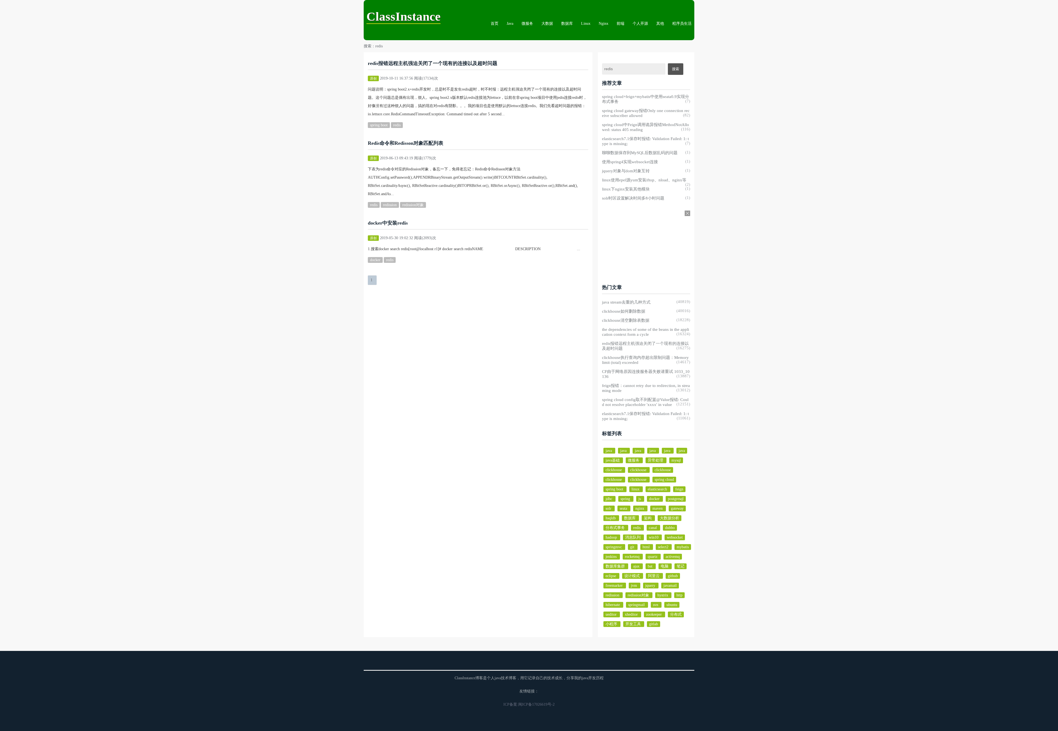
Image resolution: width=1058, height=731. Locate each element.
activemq (673, 557)
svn (656, 605)
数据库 (567, 23)
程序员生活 (682, 23)
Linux (585, 23)
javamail (670, 585)
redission (390, 205)
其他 (660, 23)
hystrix (663, 595)
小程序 (612, 624)
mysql (676, 460)
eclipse (611, 576)
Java (510, 23)
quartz (653, 557)
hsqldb (611, 518)
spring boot (379, 125)
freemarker (615, 585)
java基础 (613, 460)
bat (651, 566)
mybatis (683, 547)
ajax (637, 566)
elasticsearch (658, 489)
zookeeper (654, 614)
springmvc (614, 547)
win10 (654, 537)
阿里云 (654, 576)
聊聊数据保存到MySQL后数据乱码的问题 (640, 153)
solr (609, 508)
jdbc (609, 499)
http (679, 595)
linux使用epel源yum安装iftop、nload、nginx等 (644, 180)
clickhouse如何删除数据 (623, 311)
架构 (648, 518)
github (673, 576)
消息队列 (633, 537)
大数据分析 (669, 518)
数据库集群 (616, 566)
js (640, 499)
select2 (664, 547)
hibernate (613, 605)
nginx (640, 508)
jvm (634, 585)
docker (375, 260)
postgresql (676, 499)
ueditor (612, 614)
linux (636, 489)
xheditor (632, 614)
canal (653, 528)
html (647, 547)
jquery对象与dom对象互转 (626, 171)
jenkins (612, 557)
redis (397, 125)
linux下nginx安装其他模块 (626, 189)
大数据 (547, 23)
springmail (637, 605)
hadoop (612, 537)
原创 (373, 78)
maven (658, 508)
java (609, 451)
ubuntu (671, 605)
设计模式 (632, 576)
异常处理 (656, 460)
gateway (677, 508)
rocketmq (633, 557)
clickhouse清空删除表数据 (625, 320)
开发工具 (633, 624)
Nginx (603, 23)
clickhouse (614, 470)
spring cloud (664, 480)
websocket (675, 537)
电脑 (665, 566)
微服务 (527, 23)
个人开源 (640, 23)
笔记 (680, 566)
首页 (494, 23)
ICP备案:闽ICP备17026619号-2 (529, 704)
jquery (650, 585)
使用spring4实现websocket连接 (630, 162)
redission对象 (413, 205)
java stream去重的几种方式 (626, 302)
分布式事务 (616, 528)
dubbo (670, 528)
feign (679, 489)
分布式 (676, 614)
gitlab (653, 624)
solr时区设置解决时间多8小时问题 (633, 198)
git (632, 547)
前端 (620, 23)
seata (624, 508)
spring (625, 499)
